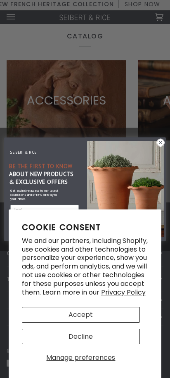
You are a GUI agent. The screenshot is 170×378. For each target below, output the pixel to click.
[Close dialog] (160, 142)
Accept (80, 314)
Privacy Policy (123, 292)
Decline (80, 336)
